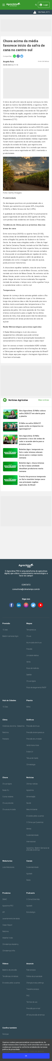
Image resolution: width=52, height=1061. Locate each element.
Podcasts (5, 739)
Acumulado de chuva (33, 643)
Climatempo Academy (10, 944)
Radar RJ (5, 790)
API (3, 912)
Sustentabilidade (32, 835)
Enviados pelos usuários (35, 816)
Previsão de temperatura (35, 732)
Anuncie (29, 964)
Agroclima (30, 790)
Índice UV (29, 752)
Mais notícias (43, 400)
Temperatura (31, 630)
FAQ (27, 996)
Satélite (29, 675)
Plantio (29, 700)
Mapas (29, 623)
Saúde (28, 803)
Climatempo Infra (8, 951)
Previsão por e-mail (33, 1008)
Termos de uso (31, 1002)
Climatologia (30, 765)
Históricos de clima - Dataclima (13, 726)
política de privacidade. (11, 1049)
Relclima (5, 732)
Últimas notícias (32, 784)
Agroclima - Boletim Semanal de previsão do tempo (37, 849)
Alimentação (30, 797)
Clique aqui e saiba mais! (33, 341)
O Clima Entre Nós (33, 899)
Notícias (30, 777)
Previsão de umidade (34, 739)
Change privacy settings (35, 983)
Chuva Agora (31, 681)
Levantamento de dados (11, 919)
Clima (4, 720)
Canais (29, 861)
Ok (26, 1056)
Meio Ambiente (31, 809)
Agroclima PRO (7, 906)
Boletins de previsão (9, 970)
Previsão (6, 623)
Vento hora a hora (32, 745)
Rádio (28, 880)
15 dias (5, 630)
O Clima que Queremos (34, 822)
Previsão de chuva (32, 726)
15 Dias (5, 707)
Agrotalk (29, 874)
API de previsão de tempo (35, 1015)
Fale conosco (31, 970)
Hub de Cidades (9, 700)
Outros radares (7, 797)
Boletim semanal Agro (10, 636)
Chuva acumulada (9, 809)
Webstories (7, 861)
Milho (28, 707)
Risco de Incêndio (32, 668)
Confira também (9, 1028)
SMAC (4, 899)
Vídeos (5, 964)
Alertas (28, 829)
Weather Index (7, 938)
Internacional (31, 842)
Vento (28, 662)
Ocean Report (7, 925)
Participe (5, 1034)
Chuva (28, 636)
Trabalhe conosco (32, 989)
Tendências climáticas (10, 976)
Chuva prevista (7, 803)
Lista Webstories (8, 867)
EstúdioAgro (30, 912)
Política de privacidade (34, 976)
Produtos (6, 893)
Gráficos (30, 720)
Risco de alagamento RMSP (36, 687)
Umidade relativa (32, 655)
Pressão (29, 649)
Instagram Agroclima (38, 354)
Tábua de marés (32, 758)
